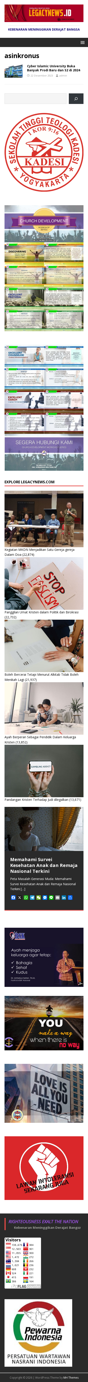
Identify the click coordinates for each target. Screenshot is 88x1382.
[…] (23, 889)
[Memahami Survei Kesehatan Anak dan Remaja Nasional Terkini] (44, 829)
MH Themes (71, 1378)
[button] (82, 42)
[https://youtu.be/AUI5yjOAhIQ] (76, 98)
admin (63, 75)
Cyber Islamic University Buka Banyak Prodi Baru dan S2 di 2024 (53, 68)
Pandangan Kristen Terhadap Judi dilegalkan (36, 799)
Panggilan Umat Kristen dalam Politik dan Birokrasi (42, 612)
